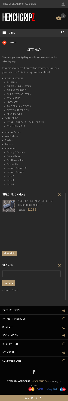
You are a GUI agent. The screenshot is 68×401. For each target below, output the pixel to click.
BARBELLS (12, 82)
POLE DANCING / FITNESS (19, 106)
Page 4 (10, 184)
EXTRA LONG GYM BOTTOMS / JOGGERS (25, 122)
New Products (11, 136)
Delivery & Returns (16, 152)
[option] (31, 209)
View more (9, 253)
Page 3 (10, 180)
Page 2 (10, 176)
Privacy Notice (13, 156)
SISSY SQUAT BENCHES (18, 110)
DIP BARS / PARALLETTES (19, 86)
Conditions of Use (15, 160)
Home (4, 43)
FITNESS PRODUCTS (14, 78)
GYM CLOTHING (11, 118)
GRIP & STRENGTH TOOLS (19, 94)
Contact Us (23, 72)
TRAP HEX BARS (14, 114)
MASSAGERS (13, 102)
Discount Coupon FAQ (17, 168)
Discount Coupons (15, 172)
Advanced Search (13, 132)
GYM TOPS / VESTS (16, 126)
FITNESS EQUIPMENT (16, 90)
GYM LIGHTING (13, 98)
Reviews (9, 144)
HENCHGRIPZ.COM (28, 381)
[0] (59, 20)
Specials (9, 140)
